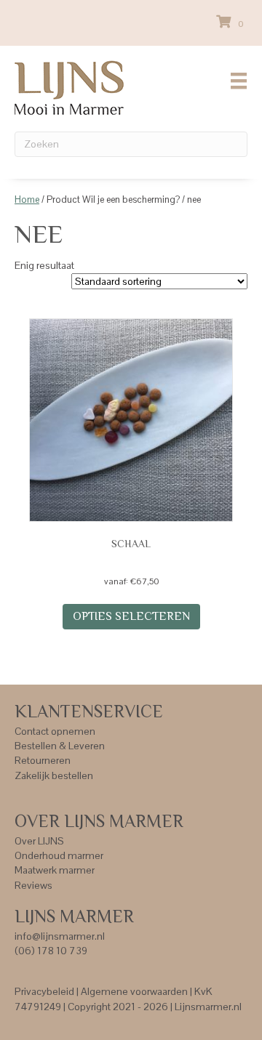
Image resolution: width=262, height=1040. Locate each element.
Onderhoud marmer (59, 855)
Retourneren (43, 760)
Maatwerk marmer (55, 869)
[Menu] (239, 81)
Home (27, 199)
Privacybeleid (44, 991)
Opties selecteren (131, 616)
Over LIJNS (39, 840)
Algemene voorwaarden (134, 991)
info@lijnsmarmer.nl (60, 936)
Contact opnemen (55, 731)
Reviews (33, 885)
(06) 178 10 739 (51, 950)
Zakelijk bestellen (54, 775)
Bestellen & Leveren (60, 745)
